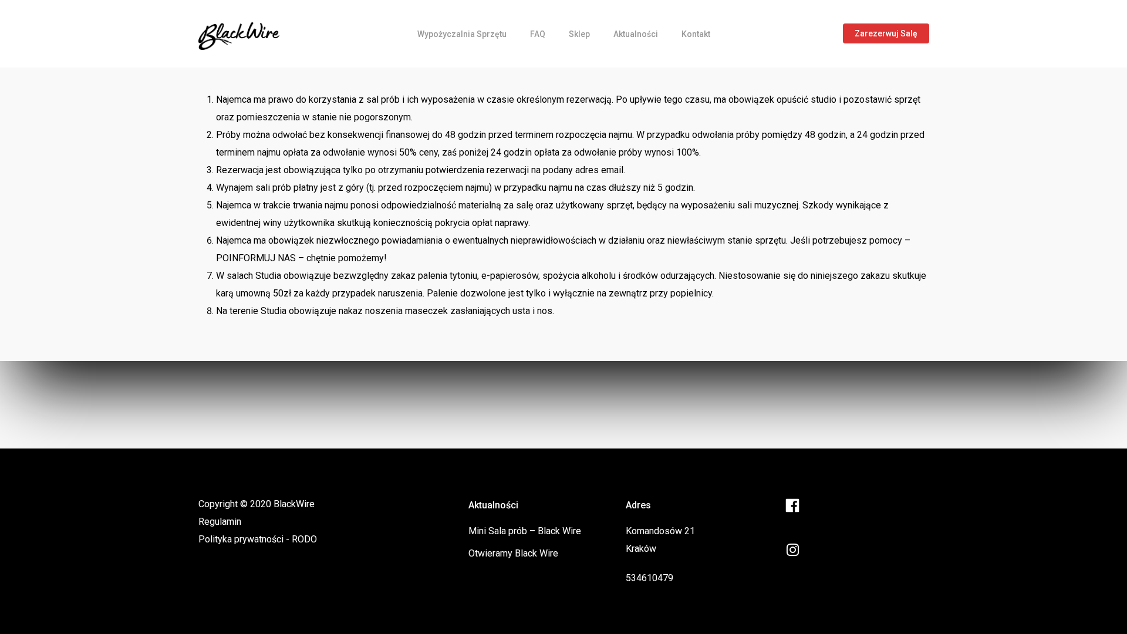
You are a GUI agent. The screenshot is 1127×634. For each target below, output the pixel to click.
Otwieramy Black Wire (513, 553)
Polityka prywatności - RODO (257, 539)
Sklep (579, 34)
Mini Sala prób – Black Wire (524, 531)
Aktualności (635, 34)
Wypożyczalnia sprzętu (462, 34)
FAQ (537, 34)
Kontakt (695, 34)
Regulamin (219, 521)
